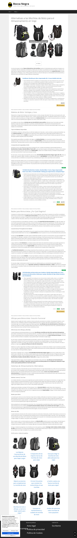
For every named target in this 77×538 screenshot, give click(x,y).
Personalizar (6, 530)
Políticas (15, 11)
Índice (39, 63)
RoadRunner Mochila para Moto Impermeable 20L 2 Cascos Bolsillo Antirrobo (41, 78)
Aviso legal (31, 526)
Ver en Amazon (61, 105)
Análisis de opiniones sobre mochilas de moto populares (53, 510)
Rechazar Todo (14, 530)
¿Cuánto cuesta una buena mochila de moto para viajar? (53, 483)
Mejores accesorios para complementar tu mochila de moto (19, 483)
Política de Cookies (35, 533)
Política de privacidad (36, 529)
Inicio (10, 11)
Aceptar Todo (10, 533)
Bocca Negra (21, 4)
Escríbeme (56, 526)
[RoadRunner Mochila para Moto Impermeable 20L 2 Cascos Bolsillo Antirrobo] (16, 82)
